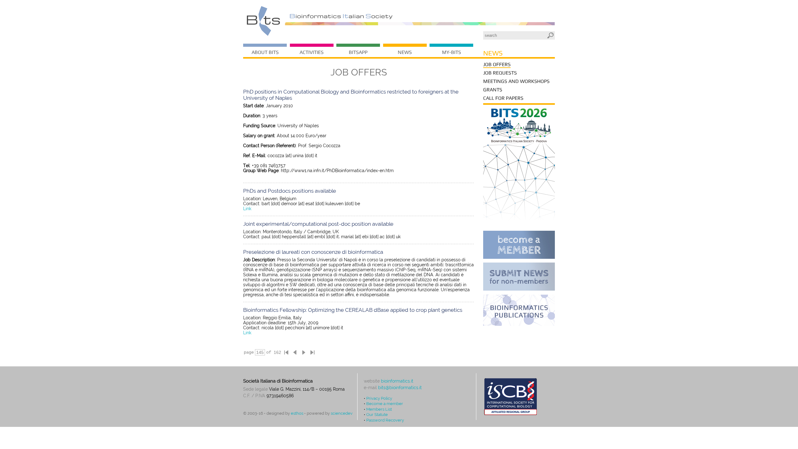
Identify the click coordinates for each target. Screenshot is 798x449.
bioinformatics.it (397, 381)
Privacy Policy (379, 398)
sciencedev (342, 413)
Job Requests (500, 73)
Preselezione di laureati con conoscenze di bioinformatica (313, 252)
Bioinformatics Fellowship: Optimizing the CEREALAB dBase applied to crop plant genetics (352, 310)
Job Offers (497, 64)
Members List (379, 409)
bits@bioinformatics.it (400, 387)
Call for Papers (503, 98)
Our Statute (377, 414)
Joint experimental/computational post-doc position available (318, 224)
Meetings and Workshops (516, 81)
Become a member (384, 403)
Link (247, 208)
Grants (492, 90)
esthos (297, 413)
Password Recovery (385, 420)
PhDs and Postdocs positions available (289, 191)
